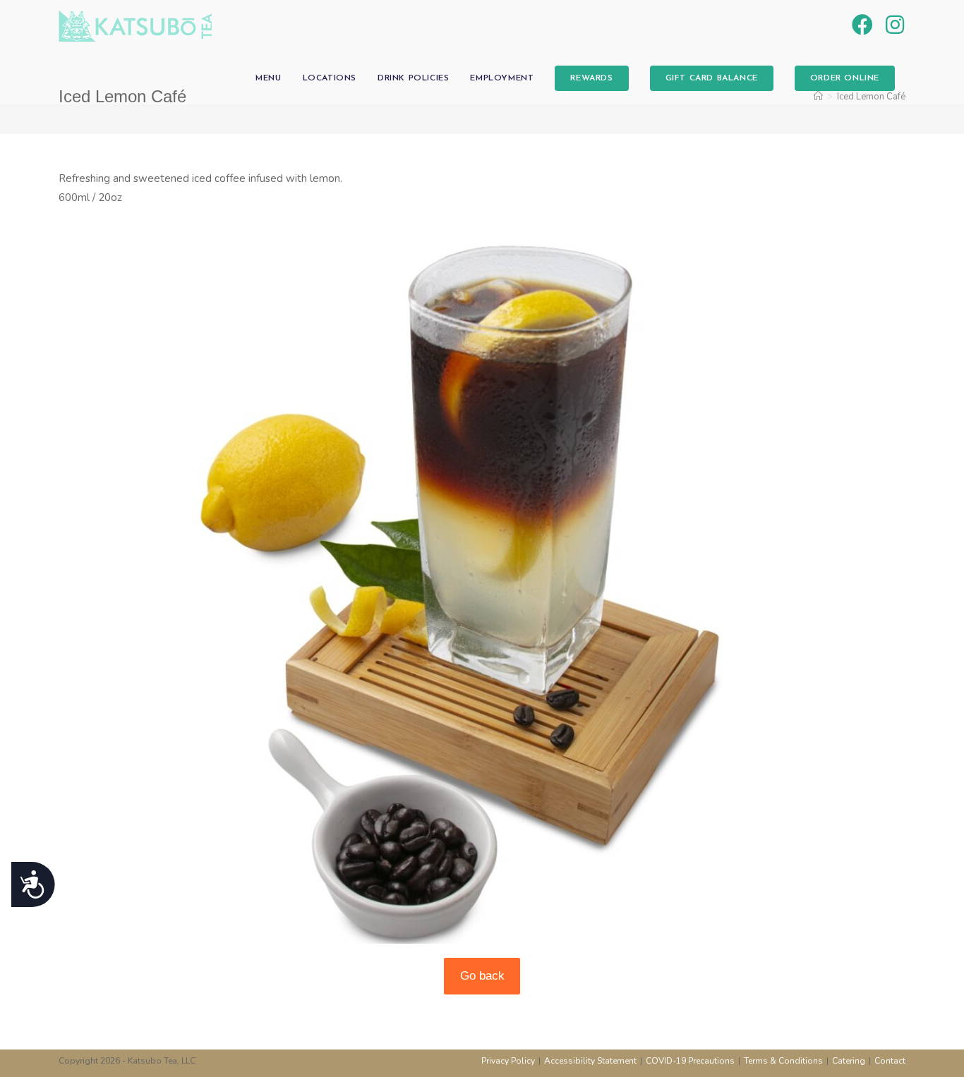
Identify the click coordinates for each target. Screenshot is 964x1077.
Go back (482, 975)
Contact (889, 1060)
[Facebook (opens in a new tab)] (862, 25)
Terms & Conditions (783, 1060)
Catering (848, 1060)
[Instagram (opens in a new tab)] (895, 25)
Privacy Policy (508, 1060)
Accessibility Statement (590, 1060)
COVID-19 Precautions (690, 1060)
